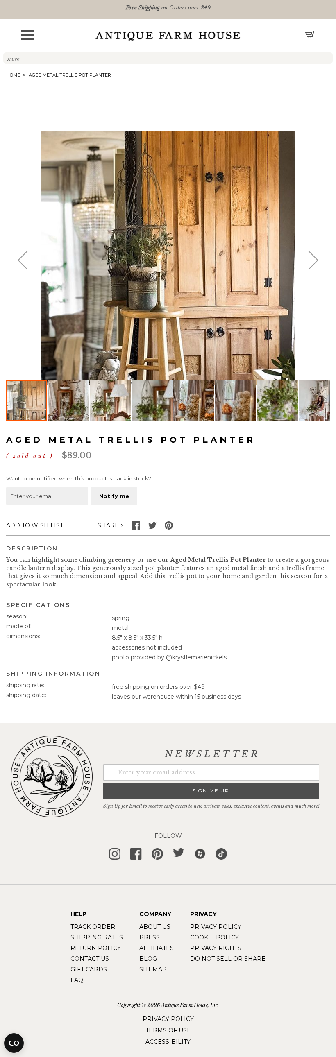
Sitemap (153, 969)
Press (149, 937)
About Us (154, 926)
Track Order (92, 926)
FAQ (76, 980)
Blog (148, 958)
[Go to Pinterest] (169, 527)
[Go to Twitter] (152, 527)
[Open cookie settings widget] (14, 1043)
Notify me (114, 496)
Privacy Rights (215, 948)
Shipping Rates (96, 937)
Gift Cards (88, 969)
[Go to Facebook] (136, 527)
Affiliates (156, 948)
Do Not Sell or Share (228, 958)
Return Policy (95, 948)
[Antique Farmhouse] (168, 35)
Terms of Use (168, 1030)
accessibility (168, 1042)
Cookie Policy (214, 937)
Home (13, 75)
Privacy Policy (215, 926)
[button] (27, 35)
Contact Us (89, 958)
